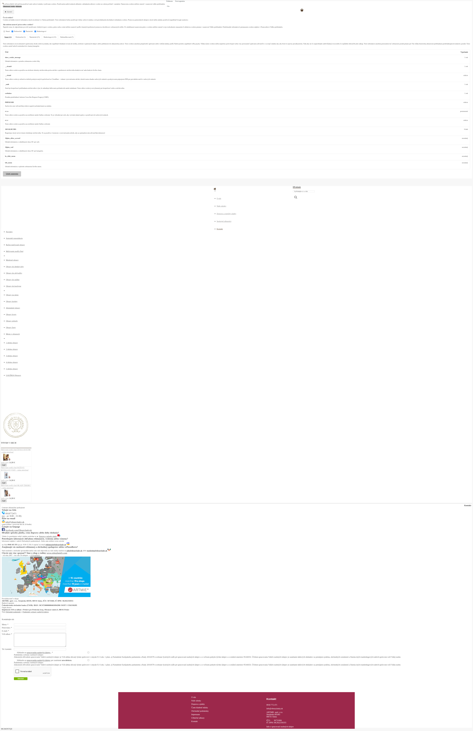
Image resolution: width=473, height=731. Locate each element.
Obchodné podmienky (13, 612)
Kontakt (220, 229)
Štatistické (29, 31)
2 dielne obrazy (12, 349)
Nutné (8, 31)
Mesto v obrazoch (13, 334)
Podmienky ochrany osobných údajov (36, 612)
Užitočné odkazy (197, 718)
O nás (219, 198)
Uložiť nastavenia (12, 174)
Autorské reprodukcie (14, 238)
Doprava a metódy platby (226, 214)
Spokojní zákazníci (224, 221)
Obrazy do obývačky (14, 273)
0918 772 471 (271, 705)
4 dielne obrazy (12, 362)
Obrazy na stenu (12, 295)
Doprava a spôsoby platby (48, 536)
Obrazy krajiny (11, 301)
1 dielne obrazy (12, 343)
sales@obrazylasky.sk (74, 551)
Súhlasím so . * (35, 653)
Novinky (9, 232)
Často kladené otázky (199, 708)
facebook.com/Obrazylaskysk (18, 530)
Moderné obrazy (12, 260)
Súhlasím (19, 6)
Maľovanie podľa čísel (14, 251)
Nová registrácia (180, 1)
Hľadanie (297, 187)
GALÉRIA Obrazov (13, 375)
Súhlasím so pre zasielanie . (44, 660)
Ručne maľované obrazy (15, 245)
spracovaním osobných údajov (39, 653)
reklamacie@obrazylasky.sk (55, 545)
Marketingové (41, 31)
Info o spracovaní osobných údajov (280, 727)
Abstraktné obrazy (13, 308)
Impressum (195, 714)
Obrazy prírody (12, 321)
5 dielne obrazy (12, 369)
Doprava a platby (198, 704)
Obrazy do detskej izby (15, 267)
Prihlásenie (169, 1)
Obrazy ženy (11, 327)
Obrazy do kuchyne (13, 286)
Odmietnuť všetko (9, 6)
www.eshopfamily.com (57, 553)
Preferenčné (18, 31)
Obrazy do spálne (12, 280)
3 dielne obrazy (12, 356)
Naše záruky (221, 206)
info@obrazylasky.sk (14, 522)
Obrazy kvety (11, 314)
